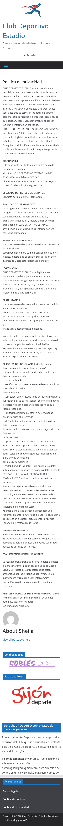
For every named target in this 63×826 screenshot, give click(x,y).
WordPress (26, 820)
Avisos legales (11, 791)
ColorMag (12, 820)
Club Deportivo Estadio (34, 816)
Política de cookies (14, 799)
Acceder (32, 55)
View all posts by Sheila (18, 639)
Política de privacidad (16, 807)
